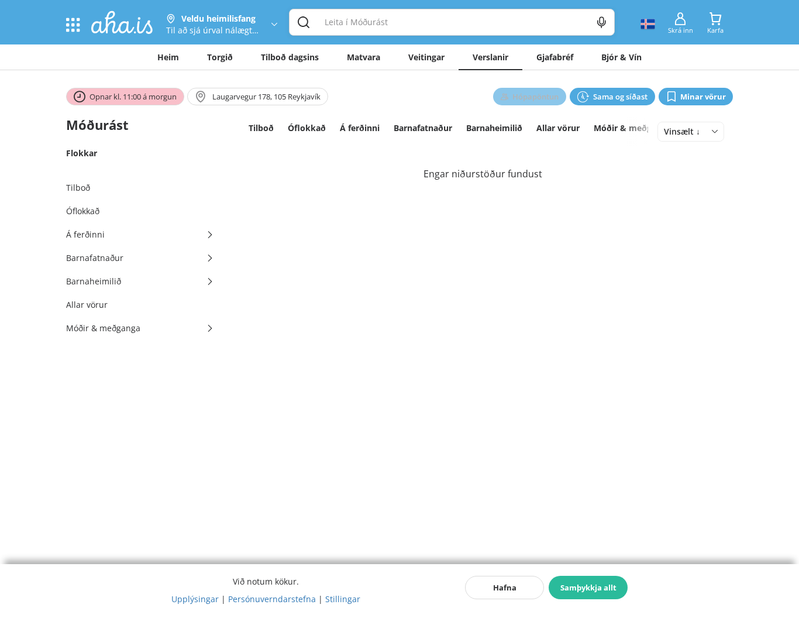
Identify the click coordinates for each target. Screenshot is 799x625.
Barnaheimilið (494, 127)
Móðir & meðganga (632, 127)
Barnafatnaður (423, 127)
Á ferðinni (360, 127)
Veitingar (426, 57)
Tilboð (261, 127)
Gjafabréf (554, 57)
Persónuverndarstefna (272, 599)
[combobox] (691, 131)
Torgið (220, 57)
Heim (168, 57)
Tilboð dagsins (290, 57)
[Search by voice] (601, 22)
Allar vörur (558, 127)
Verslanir (490, 57)
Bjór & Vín (621, 57)
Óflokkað (307, 127)
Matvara (363, 57)
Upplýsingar (195, 599)
